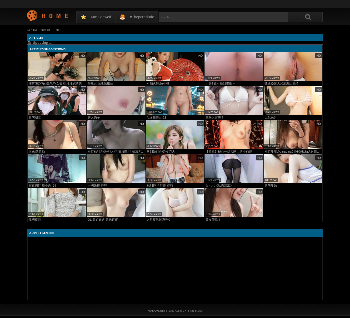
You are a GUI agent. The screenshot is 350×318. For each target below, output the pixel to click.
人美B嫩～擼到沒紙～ (220, 83)
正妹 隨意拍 (37, 151)
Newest (45, 29)
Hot (58, 29)
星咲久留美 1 (214, 117)
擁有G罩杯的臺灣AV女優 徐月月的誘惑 (55, 83)
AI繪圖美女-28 (156, 117)
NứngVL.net (48, 15)
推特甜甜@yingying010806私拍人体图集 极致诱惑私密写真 (293, 151)
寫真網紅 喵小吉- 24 (42, 186)
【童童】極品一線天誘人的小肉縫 (228, 151)
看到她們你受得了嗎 (161, 151)
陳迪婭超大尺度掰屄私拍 (282, 83)
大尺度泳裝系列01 (159, 220)
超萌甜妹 (271, 186)
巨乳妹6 (270, 117)
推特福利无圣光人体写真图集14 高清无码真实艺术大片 (116, 151)
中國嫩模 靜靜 (97, 186)
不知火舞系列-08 (158, 83)
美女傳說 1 (212, 220)
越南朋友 (35, 117)
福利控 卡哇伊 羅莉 (160, 186)
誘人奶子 (94, 117)
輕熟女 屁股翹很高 (100, 83)
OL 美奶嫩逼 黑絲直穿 (103, 220)
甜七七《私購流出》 (219, 186)
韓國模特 (35, 220)
